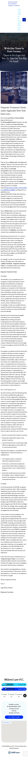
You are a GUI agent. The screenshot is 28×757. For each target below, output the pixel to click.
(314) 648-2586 (22, 684)
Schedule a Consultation (14, 5)
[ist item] (4, 695)
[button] (14, 717)
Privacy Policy (19, 746)
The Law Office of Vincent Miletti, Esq (19, 19)
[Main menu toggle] (24, 19)
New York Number (12, 3)
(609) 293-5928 (22, 689)
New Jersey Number (13, 2)
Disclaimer (16, 748)
